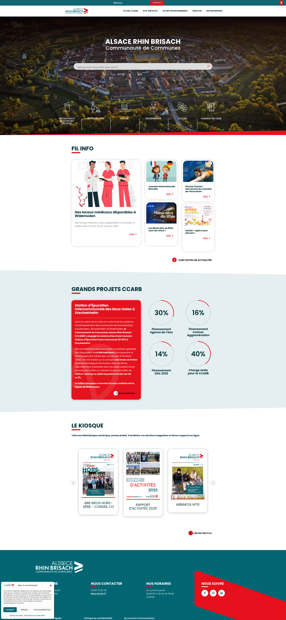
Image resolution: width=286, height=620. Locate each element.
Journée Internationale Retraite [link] (161, 187)
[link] (281, 2)
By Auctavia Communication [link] (139, 618)
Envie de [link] (197, 10)
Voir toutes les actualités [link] (195, 260)
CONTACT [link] (157, 3)
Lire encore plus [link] (202, 533)
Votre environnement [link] (175, 10)
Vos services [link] (150, 10)
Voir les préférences (42, 610)
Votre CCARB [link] (130, 10)
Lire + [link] (133, 234)
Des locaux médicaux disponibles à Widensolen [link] (105, 214)
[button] (51, 585)
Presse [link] (119, 3)
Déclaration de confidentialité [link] (34, 615)
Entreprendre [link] (214, 10)
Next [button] (213, 483)
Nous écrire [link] (97, 593)
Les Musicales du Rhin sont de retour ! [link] (160, 229)
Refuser (24, 610)
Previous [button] (73, 483)
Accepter (10, 610)
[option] (98, 482)
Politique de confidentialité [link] (98, 618)
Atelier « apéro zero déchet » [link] (196, 232)
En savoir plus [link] (127, 393)
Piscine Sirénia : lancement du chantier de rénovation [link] (198, 189)
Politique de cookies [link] (16, 615)
